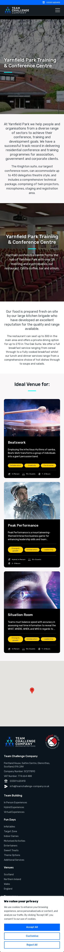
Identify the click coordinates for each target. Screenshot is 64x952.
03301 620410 (53, 2)
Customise (32, 936)
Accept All (32, 927)
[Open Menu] (58, 10)
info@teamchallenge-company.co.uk (29, 786)
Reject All (32, 944)
